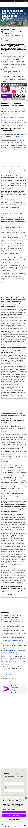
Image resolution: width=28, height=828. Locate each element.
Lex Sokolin (4, 133)
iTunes (5, 670)
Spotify (5, 672)
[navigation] (26, 4)
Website (5, 794)
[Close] (25, 797)
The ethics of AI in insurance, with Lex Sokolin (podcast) (14, 39)
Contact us (4, 676)
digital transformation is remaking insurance (13, 640)
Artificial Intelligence (5, 680)
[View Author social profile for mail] (16, 690)
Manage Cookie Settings (14, 819)
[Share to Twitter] (24, 825)
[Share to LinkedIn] (23, 825)
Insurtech (18, 680)
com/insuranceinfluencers (11, 666)
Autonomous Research (17, 136)
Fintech (13, 680)
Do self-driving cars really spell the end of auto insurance (13, 119)
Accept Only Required (14, 815)
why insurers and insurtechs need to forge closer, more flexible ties (14, 651)
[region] (14, 809)
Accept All (14, 811)
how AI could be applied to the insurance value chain (13, 657)
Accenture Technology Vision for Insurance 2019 (13, 647)
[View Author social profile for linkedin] (14, 690)
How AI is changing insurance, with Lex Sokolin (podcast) (13, 36)
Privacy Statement (11, 809)
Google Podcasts (8, 674)
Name (5, 780)
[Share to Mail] (26, 825)
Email (5, 787)
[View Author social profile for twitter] (12, 690)
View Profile (13, 692)
